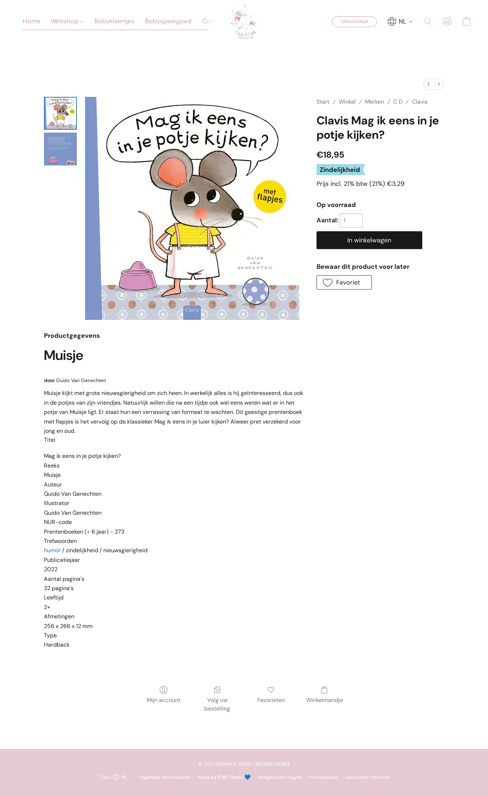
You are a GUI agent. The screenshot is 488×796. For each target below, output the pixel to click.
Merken (374, 101)
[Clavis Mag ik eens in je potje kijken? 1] (60, 149)
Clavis (420, 101)
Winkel (347, 101)
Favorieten (271, 700)
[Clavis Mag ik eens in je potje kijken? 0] (60, 113)
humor (52, 550)
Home (31, 21)
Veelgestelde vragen (280, 777)
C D (398, 101)
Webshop (65, 21)
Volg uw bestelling (217, 704)
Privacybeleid (323, 777)
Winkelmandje (324, 700)
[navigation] (400, 21)
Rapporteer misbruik (367, 777)
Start (323, 101)
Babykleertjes (114, 21)
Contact (214, 21)
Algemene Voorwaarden (165, 777)
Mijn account (163, 700)
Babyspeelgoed (168, 21)
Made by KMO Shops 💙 (224, 777)
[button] (244, 21)
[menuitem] (429, 84)
